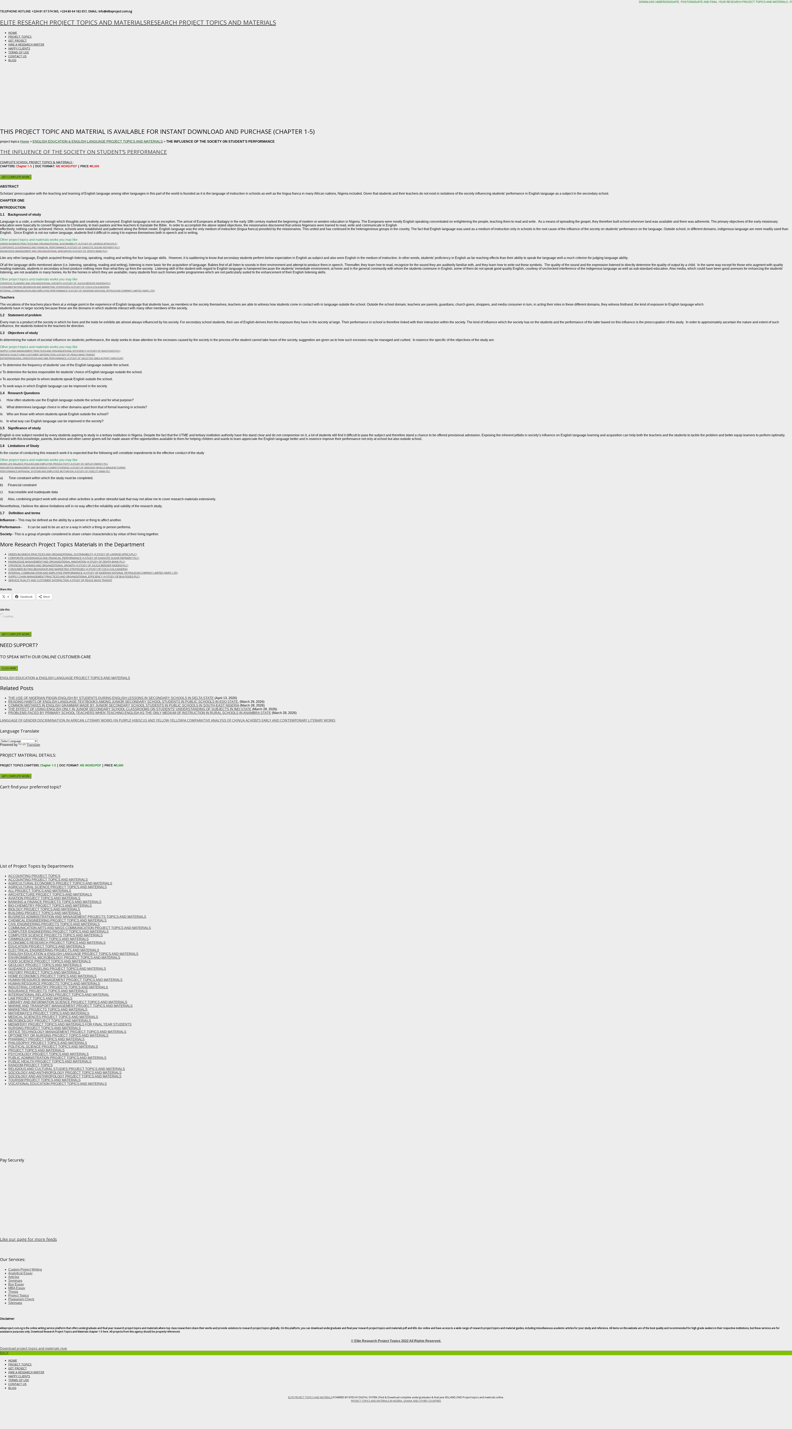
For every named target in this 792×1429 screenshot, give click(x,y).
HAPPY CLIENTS (19, 48)
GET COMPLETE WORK (16, 177)
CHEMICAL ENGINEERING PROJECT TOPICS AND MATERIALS (57, 920)
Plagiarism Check (21, 1299)
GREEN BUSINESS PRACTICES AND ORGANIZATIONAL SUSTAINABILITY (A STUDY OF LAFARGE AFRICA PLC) (58, 243)
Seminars (15, 1280)
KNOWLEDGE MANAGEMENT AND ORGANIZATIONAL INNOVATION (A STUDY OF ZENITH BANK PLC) (54, 251)
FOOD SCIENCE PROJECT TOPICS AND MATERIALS (49, 961)
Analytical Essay (20, 1273)
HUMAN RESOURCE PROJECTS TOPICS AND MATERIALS (54, 983)
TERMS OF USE (18, 52)
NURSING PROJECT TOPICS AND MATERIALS (44, 1028)
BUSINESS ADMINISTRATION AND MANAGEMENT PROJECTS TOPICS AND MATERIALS (77, 917)
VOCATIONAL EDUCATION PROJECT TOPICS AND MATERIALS (57, 1084)
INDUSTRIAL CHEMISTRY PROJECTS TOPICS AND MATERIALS (58, 987)
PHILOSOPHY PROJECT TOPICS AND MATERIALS (47, 1043)
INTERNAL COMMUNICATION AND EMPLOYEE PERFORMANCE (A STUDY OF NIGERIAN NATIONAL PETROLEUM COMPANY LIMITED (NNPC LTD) (77, 290)
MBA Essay (16, 1288)
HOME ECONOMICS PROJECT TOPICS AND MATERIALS (52, 976)
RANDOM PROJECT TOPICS (30, 1065)
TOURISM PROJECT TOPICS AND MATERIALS (44, 1080)
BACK (4, 1353)
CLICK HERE (9, 668)
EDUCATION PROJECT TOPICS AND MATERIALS (46, 946)
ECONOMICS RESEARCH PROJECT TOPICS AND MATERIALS (57, 942)
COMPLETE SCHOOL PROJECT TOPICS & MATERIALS (36, 162)
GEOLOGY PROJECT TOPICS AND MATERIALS (45, 965)
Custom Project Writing (25, 1269)
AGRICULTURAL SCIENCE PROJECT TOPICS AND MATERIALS (57, 887)
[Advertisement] (396, 94)
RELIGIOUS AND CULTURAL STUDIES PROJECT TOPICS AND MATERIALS (66, 1069)
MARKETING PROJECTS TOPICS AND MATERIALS (47, 1009)
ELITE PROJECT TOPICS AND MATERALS (310, 1397)
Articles (13, 1277)
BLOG (12, 60)
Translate (33, 745)
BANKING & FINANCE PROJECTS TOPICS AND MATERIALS (54, 902)
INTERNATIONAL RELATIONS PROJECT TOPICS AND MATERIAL (58, 994)
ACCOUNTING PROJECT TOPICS (34, 876)
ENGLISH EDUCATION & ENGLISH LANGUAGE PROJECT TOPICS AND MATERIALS (98, 141)
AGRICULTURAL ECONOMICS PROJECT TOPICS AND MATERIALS (60, 883)
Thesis (13, 1292)
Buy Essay (16, 1284)
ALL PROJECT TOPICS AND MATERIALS (39, 891)
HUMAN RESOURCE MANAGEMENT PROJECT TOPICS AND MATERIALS (65, 980)
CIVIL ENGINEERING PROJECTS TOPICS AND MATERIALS (54, 924)
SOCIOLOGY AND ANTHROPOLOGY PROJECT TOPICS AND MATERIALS (64, 1072)
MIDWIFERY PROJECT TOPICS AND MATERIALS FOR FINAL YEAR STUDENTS (70, 1024)
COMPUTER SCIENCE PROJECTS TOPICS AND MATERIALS (55, 935)
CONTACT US (17, 56)
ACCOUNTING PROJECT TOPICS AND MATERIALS (48, 879)
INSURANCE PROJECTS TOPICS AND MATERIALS (48, 991)
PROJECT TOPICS (20, 37)
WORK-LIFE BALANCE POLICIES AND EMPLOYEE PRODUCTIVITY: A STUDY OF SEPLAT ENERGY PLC (54, 464)
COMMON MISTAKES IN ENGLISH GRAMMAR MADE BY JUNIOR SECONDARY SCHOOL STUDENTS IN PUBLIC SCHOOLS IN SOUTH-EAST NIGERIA (123, 705)
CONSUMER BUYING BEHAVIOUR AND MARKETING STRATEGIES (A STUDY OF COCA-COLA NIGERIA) (55, 287)
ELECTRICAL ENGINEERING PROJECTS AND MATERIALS (53, 950)
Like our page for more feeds (28, 1239)
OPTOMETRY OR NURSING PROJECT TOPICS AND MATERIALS (58, 1035)
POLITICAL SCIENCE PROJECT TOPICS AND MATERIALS (53, 1046)
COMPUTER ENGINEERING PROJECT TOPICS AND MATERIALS (58, 931)
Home (24, 141)
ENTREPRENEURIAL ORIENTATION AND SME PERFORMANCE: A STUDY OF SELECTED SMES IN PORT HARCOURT (62, 358)
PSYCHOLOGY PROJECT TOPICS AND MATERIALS (48, 1054)
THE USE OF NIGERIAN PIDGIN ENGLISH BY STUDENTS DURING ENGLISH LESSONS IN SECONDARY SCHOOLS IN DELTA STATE (111, 698)
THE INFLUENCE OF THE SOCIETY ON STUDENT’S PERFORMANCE (83, 151)
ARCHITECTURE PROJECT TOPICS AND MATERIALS (50, 894)
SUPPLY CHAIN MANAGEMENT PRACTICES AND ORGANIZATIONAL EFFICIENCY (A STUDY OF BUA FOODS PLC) (60, 351)
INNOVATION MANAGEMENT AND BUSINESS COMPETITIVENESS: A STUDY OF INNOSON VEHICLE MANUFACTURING (63, 467)
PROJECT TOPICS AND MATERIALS (36, 1050)
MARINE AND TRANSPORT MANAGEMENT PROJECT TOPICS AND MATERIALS (70, 1006)
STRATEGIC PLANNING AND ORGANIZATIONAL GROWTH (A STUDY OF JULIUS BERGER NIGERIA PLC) (55, 283)
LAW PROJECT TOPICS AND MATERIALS (40, 998)
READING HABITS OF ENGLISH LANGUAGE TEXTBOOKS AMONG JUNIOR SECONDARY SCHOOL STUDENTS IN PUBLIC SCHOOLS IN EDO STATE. (123, 701)
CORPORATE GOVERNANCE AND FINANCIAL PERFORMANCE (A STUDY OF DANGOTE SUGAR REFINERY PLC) (60, 247)
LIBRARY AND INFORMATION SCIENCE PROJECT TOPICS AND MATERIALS (67, 1002)
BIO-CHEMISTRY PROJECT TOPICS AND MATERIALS (50, 905)
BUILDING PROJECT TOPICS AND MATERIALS (44, 913)
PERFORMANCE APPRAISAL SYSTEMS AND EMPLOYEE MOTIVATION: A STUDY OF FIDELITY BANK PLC (55, 471)
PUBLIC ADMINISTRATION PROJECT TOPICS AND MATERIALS (57, 1058)
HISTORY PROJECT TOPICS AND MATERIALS (44, 972)
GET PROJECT (17, 40)
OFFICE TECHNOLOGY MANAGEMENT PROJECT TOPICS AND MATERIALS (67, 1032)
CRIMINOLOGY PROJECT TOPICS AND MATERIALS (48, 939)
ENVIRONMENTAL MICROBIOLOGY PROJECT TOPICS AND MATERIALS (64, 957)
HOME (12, 33)
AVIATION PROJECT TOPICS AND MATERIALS (44, 898)
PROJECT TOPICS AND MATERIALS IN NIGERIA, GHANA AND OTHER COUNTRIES (396, 1401)
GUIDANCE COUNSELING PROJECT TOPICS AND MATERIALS (57, 968)
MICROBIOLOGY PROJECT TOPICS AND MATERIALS (49, 1020)
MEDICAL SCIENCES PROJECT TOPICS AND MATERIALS (53, 1017)
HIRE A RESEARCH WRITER (26, 44)
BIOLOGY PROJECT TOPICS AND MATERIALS (44, 909)
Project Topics (18, 1295)
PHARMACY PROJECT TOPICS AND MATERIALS (46, 1039)
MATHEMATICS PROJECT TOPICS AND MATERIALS (48, 1013)
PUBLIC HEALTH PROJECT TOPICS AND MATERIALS (50, 1061)
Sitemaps (15, 1303)
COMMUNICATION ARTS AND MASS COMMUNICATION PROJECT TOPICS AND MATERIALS (79, 928)
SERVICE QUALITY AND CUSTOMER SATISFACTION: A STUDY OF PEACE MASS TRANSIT (47, 354)
